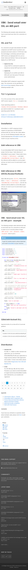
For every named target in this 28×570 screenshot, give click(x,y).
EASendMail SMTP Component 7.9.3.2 (11, 496)
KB (23, 6)
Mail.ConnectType (5, 85)
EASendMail (11, 243)
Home (5, 6)
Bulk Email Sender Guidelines (12, 403)
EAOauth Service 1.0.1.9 (7, 507)
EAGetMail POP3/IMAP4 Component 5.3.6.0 (12, 501)
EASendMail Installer (18, 136)
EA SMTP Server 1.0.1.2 (7, 490)
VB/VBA (18, 8)
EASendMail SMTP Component (14, 6)
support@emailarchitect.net (9, 468)
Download (6, 446)
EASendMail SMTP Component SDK (13, 398)
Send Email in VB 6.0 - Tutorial (12, 396)
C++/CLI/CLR (5, 438)
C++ (4, 440)
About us (16, 567)
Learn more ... (4, 544)
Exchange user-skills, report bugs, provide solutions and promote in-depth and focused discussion (13, 479)
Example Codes (12, 8)
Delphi (4, 442)
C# (3, 435)
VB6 (4, 439)
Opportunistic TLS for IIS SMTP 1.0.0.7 (11, 525)
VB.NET (4, 436)
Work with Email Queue (10, 405)
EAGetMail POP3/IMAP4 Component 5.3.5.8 (12, 512)
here (20, 415)
